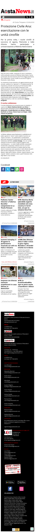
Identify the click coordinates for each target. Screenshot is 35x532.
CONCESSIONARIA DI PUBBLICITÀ (20, 430)
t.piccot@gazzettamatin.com (11, 400)
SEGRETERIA (7, 408)
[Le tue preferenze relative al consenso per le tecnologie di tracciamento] (32, 529)
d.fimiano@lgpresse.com (10, 458)
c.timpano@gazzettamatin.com (12, 391)
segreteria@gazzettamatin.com (15, 353)
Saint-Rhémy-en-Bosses (11, 262)
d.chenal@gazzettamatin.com (11, 377)
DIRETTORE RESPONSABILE (11, 363)
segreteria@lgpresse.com (14, 440)
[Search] (27, 17)
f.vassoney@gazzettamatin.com (12, 405)
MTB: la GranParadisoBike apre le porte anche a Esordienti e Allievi (26, 283)
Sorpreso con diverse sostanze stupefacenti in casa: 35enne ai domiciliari (9, 284)
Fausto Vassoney (29, 221)
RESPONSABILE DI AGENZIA (11, 443)
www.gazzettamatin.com (10, 322)
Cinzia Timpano (20, 22)
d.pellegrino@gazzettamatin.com (12, 386)
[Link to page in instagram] (21, 169)
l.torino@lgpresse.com (10, 452)
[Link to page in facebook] (3, 169)
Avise (3, 262)
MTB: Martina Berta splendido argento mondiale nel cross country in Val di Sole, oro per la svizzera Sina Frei (25, 205)
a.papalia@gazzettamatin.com (11, 396)
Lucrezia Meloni (6, 264)
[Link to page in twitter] (8, 169)
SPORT (3, 197)
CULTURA (4, 237)
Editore (6, 324)
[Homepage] (3, 17)
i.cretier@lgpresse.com (10, 455)
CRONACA (4, 278)
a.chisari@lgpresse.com (13, 446)
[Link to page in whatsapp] (17, 169)
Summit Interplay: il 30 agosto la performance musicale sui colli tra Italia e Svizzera (9, 244)
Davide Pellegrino (29, 262)
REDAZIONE (7, 348)
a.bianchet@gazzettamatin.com (12, 372)
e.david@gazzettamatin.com (11, 382)
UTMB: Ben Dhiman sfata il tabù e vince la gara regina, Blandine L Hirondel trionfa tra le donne (25, 244)
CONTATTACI (7, 418)
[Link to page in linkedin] (12, 169)
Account (6, 449)
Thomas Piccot (6, 223)
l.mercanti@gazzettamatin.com (12, 366)
